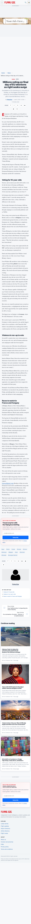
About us (3, 839)
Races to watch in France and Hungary (12, 596)
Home (3, 73)
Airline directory (5, 831)
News (9, 73)
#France (25, 549)
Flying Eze (9, 99)
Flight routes (4, 833)
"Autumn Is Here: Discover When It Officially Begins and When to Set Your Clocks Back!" (14, 723)
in (21, 105)
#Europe (19, 549)
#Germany (4, 552)
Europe (13, 549)
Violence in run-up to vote (9, 594)
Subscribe (15, 537)
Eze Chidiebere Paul (7, 660)
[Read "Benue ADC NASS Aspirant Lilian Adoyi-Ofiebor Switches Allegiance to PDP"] (15, 674)
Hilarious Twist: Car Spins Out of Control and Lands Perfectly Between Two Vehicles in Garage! (11, 651)
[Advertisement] (15, 53)
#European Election (12, 555)
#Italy (16, 552)
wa (24, 105)
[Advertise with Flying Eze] (15, 21)
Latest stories (4, 823)
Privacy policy (5, 846)
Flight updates (5, 826)
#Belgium (11, 552)
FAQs (2, 844)
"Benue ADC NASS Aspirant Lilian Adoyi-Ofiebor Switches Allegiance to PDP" (13, 687)
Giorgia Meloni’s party (8, 483)
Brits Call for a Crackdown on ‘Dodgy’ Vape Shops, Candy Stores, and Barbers (12, 759)
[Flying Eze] (9, 2)
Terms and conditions (7, 849)
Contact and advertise (7, 842)
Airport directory (5, 828)
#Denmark (22, 552)
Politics (8, 549)
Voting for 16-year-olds (8, 592)
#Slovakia (4, 555)
